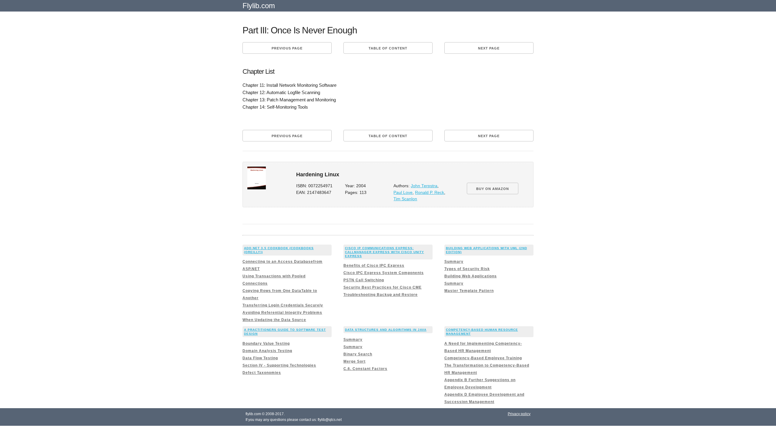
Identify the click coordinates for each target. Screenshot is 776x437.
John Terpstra (424, 186)
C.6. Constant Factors (365, 369)
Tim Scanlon (405, 199)
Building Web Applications (470, 276)
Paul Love (403, 192)
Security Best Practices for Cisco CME (382, 287)
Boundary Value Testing (266, 343)
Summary (453, 261)
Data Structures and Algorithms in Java (385, 329)
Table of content (388, 48)
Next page (489, 48)
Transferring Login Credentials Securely (282, 305)
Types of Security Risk (467, 269)
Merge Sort (354, 361)
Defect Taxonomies (261, 373)
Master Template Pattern (469, 291)
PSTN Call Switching (363, 280)
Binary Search (357, 354)
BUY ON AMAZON (492, 189)
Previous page (287, 48)
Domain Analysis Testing (267, 351)
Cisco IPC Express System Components (383, 273)
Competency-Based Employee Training (483, 358)
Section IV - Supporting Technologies (279, 365)
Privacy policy (519, 414)
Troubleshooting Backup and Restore (380, 295)
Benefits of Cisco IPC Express (373, 265)
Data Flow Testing (260, 358)
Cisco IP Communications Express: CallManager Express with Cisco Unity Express (384, 252)
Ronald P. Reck (429, 192)
